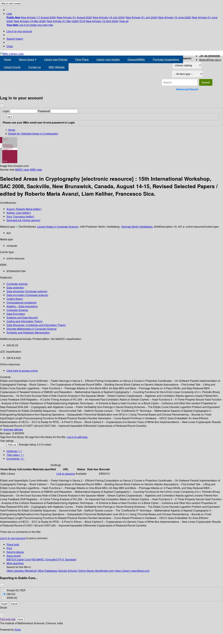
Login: (6, 111)
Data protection (15, 287)
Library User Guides (108, 59)
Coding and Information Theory (24, 321)
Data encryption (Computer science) (27, 295)
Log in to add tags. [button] (77, 437)
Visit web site (7, 619)
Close (20, 619)
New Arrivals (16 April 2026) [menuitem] (102, 21)
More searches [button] (15, 563)
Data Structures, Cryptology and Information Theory (36, 325)
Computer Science (17, 310)
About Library (27, 59)
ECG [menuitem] (82, 21)
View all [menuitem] (123, 21)
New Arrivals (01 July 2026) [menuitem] (142, 17)
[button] (9, 13)
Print (9, 548)
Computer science (17, 284)
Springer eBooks (13, 429)
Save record (14, 556)
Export (4, 603)
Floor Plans (82, 59)
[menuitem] (13, 17)
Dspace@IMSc (136, 59)
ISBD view (36, 169)
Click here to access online (22, 370)
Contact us (34, 67)
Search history (15, 39)
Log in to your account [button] (12, 538)
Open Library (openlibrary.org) (132, 571)
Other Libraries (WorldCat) (22, 571)
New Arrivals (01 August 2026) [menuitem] (74, 17)
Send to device (15, 552)
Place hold (13, 544)
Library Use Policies (55, 59)
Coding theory (15, 299)
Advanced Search (187, 89)
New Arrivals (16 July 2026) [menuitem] (109, 17)
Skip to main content (11, 3)
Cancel (14, 603)
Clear (10, 46)
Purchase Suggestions (166, 59)
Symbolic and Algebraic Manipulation (28, 332)
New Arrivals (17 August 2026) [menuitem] (38, 17)
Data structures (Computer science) (27, 291)
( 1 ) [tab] (14, 451)
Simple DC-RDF (16, 590)
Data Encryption (16, 314)
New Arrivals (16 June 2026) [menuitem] (174, 17)
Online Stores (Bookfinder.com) (96, 571)
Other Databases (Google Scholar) (58, 571)
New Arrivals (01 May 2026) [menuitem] (63, 21)
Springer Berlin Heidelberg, (137, 226)
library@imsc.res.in (210, 60)
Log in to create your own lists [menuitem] (36, 25)
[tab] (15, 455)
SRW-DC (12, 598)
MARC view (22, 169)
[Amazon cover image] (8, 162)
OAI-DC (11, 594)
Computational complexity (22, 302)
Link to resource (65, 473)
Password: (44, 111)
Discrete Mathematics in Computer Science (31, 329)
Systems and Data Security (22, 317)
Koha (18, 629)
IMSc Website (57, 67)
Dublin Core (24, 559)
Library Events (12, 67)
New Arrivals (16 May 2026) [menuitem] (30, 21)
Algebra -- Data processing (22, 306)
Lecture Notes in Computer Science (57, 226)
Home (7, 59)
